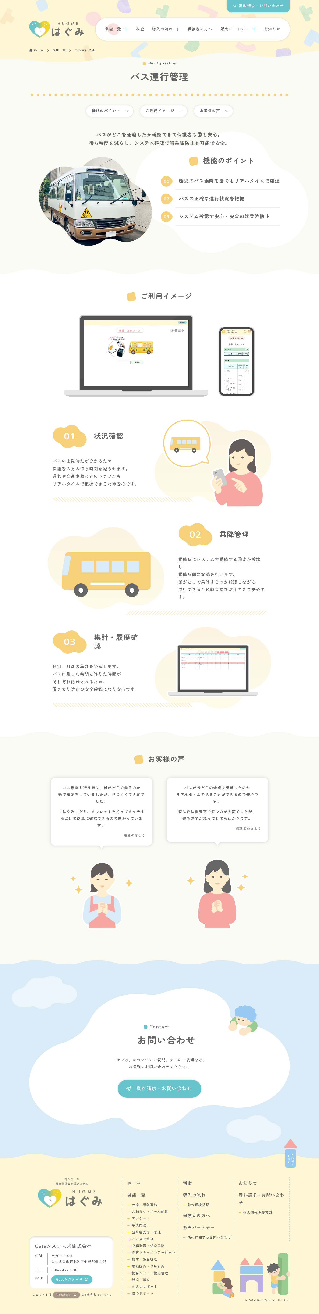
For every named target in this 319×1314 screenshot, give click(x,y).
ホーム (39, 50)
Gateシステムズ (69, 1279)
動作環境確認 (199, 1205)
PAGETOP (290, 1159)
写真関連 (139, 1225)
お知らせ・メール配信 (150, 1212)
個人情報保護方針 (258, 1212)
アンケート (141, 1218)
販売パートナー (234, 29)
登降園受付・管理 (146, 1232)
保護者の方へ (200, 29)
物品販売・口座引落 (148, 1266)
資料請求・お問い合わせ (261, 6)
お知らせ (272, 29)
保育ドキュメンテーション (154, 1252)
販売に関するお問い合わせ (209, 1237)
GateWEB (64, 1295)
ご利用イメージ (160, 111)
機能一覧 (113, 29)
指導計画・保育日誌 (148, 1246)
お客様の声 (210, 111)
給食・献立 (141, 1280)
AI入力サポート (145, 1287)
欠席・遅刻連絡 (144, 1205)
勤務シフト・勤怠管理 (150, 1273)
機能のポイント (106, 111)
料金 (140, 29)
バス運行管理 (143, 1239)
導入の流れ (162, 29)
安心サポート (143, 1293)
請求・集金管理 (144, 1259)
